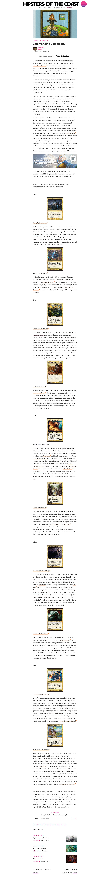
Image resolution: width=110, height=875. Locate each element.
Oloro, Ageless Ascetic (40, 223)
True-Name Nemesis (39, 66)
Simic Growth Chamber (56, 713)
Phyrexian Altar (38, 471)
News (40, 7)
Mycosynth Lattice (48, 282)
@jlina (40, 49)
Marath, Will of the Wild (40, 329)
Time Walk (42, 585)
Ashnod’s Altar (67, 469)
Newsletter (57, 7)
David (75, 873)
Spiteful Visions (65, 640)
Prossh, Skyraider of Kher (41, 444)
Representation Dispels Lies (41, 838)
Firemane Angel (38, 234)
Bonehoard (66, 524)
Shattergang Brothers (39, 507)
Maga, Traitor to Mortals (40, 458)
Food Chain (46, 456)
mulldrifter (42, 766)
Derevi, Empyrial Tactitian (41, 694)
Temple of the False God (68, 721)
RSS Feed (35, 873)
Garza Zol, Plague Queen (40, 592)
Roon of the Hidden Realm (41, 749)
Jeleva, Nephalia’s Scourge (41, 570)
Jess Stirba (41, 47)
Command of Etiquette (40, 40)
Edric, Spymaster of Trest (67, 784)
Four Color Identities (39, 848)
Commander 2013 (55, 824)
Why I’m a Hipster (38, 859)
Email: (36, 818)
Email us (74, 869)
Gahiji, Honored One (39, 386)
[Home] (55, 4)
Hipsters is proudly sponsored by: (46, 56)
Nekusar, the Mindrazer (40, 634)
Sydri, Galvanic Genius (40, 273)
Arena (44, 7)
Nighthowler (55, 524)
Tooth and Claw (70, 133)
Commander (47, 824)
